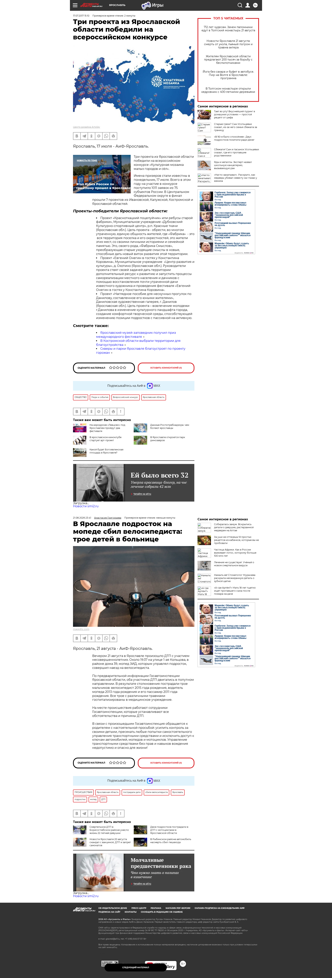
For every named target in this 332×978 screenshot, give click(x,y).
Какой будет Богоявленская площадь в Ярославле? (106, 451)
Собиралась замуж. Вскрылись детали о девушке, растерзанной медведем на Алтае (234, 527)
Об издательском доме (112, 908)
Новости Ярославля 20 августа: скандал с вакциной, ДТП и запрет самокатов (110, 842)
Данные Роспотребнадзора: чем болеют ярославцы (169, 426)
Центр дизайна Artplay (86, 126)
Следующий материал (135, 967)
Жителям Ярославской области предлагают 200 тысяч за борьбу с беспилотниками (228, 60)
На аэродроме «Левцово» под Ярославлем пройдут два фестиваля (107, 428)
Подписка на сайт (109, 912)
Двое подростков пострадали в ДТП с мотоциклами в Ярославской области (169, 829)
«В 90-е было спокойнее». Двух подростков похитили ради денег (234, 138)
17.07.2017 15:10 (81, 15)
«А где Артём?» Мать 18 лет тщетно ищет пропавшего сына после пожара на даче (235, 590)
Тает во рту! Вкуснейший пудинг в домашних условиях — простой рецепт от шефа (234, 114)
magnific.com (81, 629)
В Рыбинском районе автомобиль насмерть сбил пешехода (170, 841)
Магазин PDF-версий (178, 908)
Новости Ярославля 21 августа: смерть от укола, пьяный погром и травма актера (228, 44)
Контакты (130, 912)
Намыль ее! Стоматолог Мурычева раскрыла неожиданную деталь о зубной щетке (234, 578)
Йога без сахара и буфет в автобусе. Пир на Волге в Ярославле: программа (228, 75)
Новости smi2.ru (86, 506)
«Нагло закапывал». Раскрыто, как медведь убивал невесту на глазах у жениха (235, 177)
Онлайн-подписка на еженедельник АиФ (220, 908)
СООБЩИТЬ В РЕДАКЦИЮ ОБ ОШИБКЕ (162, 912)
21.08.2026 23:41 (82, 517)
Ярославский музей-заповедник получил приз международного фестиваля (136, 335)
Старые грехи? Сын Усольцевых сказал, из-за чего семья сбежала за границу (235, 127)
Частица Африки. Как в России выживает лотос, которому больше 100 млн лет (235, 552)
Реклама (156, 908)
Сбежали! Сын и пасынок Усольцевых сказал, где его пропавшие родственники (236, 152)
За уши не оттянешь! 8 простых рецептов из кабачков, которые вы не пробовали (236, 540)
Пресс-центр (138, 908)
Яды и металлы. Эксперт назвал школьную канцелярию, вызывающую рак (233, 165)
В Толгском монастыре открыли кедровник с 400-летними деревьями (228, 90)
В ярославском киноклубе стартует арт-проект (105, 439)
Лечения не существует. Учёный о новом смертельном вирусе (234, 564)
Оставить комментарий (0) (166, 368)
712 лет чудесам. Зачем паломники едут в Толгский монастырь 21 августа (228, 29)
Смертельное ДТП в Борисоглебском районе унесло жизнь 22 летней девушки (109, 829)
